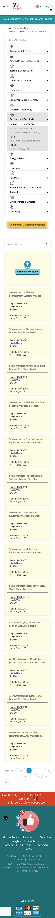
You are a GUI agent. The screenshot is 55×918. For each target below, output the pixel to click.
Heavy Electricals (22, 128)
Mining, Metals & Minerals (22, 201)
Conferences (35, 841)
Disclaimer (12, 856)
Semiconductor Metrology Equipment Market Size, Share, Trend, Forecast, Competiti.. (25, 551)
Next (46, 776)
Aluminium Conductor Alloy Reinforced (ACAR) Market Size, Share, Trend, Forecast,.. (26, 734)
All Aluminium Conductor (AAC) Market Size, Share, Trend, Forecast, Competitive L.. (25, 698)
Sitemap (43, 844)
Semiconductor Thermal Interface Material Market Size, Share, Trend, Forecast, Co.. (26, 404)
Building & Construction (21, 70)
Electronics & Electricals (22, 119)
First (21, 770)
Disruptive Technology (21, 109)
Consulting (45, 837)
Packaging (15, 211)
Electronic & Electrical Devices (25, 143)
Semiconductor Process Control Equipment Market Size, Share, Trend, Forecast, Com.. (25, 441)
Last (7, 782)
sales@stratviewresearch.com (27, 802)
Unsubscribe (34, 859)
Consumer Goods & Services (24, 100)
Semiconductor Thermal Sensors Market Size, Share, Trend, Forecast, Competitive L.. (26, 331)
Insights (16, 841)
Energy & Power (17, 158)
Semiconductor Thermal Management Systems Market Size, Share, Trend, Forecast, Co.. (25, 294)
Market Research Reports (17, 837)
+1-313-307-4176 (29, 795)
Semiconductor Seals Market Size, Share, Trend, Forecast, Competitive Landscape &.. (27, 588)
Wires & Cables (21, 149)
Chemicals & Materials (21, 80)
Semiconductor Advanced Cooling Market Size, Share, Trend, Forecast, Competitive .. (27, 368)
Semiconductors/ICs (23, 124)
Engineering (15, 168)
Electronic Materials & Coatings (25, 134)
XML (29, 848)
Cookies (19, 859)
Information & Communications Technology (26, 190)
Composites (16, 90)
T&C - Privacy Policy (33, 856)
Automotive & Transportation (25, 61)
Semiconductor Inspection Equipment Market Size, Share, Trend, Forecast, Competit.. (25, 514)
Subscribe (25, 844)
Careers (8, 844)
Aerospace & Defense (21, 51)
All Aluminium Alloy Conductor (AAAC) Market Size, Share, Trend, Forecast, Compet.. (27, 661)
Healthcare (15, 177)
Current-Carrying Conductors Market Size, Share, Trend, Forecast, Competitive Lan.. (24, 624)
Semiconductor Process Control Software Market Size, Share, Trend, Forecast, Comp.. (25, 478)
